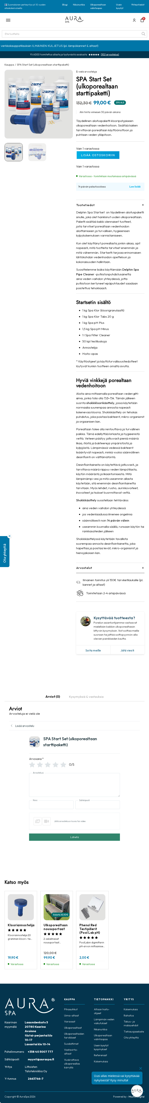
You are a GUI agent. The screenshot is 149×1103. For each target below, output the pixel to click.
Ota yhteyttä (131, 1037)
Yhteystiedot (137, 4)
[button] (4, 551)
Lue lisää (134, 187)
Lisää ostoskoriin (98, 155)
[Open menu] (33, 20)
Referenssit (100, 1055)
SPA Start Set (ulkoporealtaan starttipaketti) (43, 64)
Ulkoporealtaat (73, 1027)
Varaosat (69, 1021)
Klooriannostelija (21, 925)
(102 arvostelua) (110, 54)
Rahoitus (129, 1015)
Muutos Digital (136, 1096)
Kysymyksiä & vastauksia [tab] (86, 696)
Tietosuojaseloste (134, 1031)
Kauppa (9, 64)
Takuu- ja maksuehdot (131, 1023)
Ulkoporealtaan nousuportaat (56, 927)
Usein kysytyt (119, 6)
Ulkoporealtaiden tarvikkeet (74, 1035)
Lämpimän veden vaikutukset (104, 1021)
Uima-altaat (71, 1015)
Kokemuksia (101, 1061)
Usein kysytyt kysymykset (101, 1047)
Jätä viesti (127, 650)
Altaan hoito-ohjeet (102, 1011)
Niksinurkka (79, 4)
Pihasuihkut (71, 1009)
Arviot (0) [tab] (52, 696)
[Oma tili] (134, 20)
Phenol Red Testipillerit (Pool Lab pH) (89, 928)
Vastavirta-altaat (71, 1051)
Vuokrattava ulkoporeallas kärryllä (72, 1063)
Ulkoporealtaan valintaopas (98, 6)
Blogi (65, 4)
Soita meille (93, 650)
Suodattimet (71, 1043)
